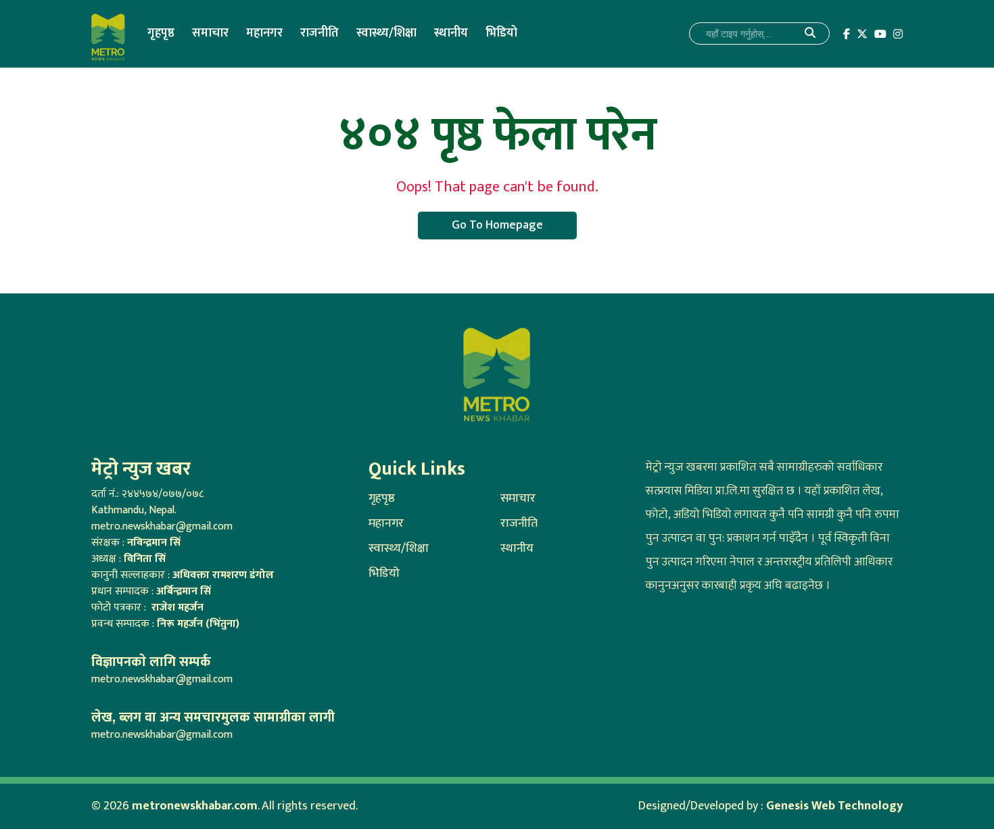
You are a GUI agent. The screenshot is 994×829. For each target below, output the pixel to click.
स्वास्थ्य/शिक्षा (386, 33)
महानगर (264, 33)
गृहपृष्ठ (160, 33)
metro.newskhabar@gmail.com (162, 679)
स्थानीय (451, 33)
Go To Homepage (497, 225)
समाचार (210, 33)
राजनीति (319, 33)
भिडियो (501, 33)
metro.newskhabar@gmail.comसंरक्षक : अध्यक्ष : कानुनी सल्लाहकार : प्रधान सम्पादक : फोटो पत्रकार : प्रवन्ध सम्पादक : (182, 575)
